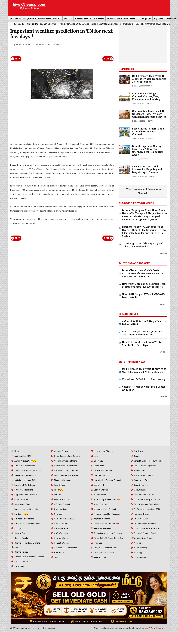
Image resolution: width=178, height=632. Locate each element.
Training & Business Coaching (146, 533)
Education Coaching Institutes (66, 475)
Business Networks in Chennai (27, 523)
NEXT (106, 59)
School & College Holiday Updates (148, 461)
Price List (68, 19)
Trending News (144, 19)
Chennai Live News (22, 561)
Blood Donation (21, 499)
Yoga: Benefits (139, 557)
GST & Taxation (61, 533)
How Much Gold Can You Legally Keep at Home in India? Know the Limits (144, 285)
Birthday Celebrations (23, 490)
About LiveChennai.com (24, 466)
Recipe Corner (100, 557)
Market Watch (44, 19)
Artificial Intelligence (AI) (24, 480)
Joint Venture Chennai (103, 451)
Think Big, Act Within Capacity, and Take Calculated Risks (142, 245)
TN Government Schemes (144, 523)
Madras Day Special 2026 (105, 499)
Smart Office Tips (141, 485)
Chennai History (21, 552)
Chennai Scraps (61, 451)
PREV (17, 59)
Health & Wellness (62, 543)
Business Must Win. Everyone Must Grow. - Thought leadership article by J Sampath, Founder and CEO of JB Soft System (144, 231)
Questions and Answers (103, 552)
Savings (136, 456)
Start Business (97, 19)
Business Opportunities (24, 519)
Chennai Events (21, 538)
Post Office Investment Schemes (107, 533)
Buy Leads (158, 19)
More (162, 253)
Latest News (98, 461)
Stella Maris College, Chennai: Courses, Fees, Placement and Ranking (146, 96)
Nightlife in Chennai (102, 519)
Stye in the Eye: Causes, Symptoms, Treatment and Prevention (142, 333)
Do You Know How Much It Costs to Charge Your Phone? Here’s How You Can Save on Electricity (142, 273)
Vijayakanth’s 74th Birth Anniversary (143, 379)
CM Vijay (18, 528)
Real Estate (129, 19)
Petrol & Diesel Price (102, 528)
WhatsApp (138, 552)
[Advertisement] (109, 7)
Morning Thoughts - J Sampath (107, 514)
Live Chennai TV (100, 475)
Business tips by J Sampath (26, 509)
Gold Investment (61, 509)
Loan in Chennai (100, 490)
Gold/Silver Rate (61, 528)
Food (56, 490)
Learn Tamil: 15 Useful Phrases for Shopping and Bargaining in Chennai (147, 169)
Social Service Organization (145, 466)
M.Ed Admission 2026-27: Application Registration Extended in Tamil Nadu (75, 24)
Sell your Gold (29, 19)
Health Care (59, 552)
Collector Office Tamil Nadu (66, 470)
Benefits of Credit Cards (24, 485)
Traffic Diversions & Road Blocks (147, 528)
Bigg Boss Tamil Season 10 (25, 494)
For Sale (57, 494)
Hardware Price (61, 538)
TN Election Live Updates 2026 (146, 509)
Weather (57, 19)
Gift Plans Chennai (62, 504)
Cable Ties (19, 566)
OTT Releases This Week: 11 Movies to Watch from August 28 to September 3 (149, 79)
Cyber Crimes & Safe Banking (67, 456)
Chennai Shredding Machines (66, 461)
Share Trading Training (143, 475)
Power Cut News (114, 19)
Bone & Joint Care (22, 504)
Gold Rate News (61, 523)
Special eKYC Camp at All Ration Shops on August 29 (141, 24)
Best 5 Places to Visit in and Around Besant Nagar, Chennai (148, 131)
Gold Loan (58, 514)
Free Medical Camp (62, 499)
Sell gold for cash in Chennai (21, 24)
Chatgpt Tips (20, 533)
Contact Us (170, 19)
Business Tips (81, 19)
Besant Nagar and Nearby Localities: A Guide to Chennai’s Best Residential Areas (147, 150)
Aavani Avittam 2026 (23, 461)
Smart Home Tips (140, 480)
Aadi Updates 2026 (22, 456)
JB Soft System (155, 628)
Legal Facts (98, 466)
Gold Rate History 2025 (64, 519)
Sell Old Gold (139, 470)
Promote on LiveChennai (104, 523)
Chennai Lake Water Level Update (29, 557)
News (18, 19)
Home (17, 451)
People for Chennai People (105, 548)
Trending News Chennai (143, 538)
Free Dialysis (59, 485)
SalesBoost (138, 451)
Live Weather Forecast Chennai (107, 480)
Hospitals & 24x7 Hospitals (65, 548)
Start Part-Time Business (144, 494)
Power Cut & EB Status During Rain (108, 538)
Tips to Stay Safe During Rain (146, 504)
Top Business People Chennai (146, 499)
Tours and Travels (141, 514)
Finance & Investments (63, 480)
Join (95, 456)
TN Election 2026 (141, 519)
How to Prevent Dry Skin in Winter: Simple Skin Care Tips (142, 344)
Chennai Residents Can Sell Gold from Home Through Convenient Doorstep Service (149, 114)
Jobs (56, 557)
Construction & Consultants (65, 466)
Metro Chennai (100, 504)
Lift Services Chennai (102, 470)
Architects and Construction (26, 475)
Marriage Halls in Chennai (104, 509)
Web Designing (140, 548)
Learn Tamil (98, 485)
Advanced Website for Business (28, 470)
